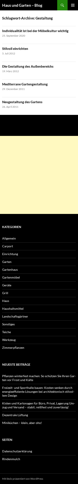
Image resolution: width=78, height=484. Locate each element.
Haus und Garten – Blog (22, 5)
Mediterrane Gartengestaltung (25, 84)
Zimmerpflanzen (13, 347)
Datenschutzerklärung (17, 451)
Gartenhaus (10, 269)
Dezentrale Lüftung (15, 415)
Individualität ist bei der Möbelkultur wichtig (35, 31)
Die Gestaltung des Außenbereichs (28, 66)
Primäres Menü (73, 5)
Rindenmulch (11, 459)
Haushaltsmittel (13, 308)
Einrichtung (10, 254)
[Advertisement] (39, 175)
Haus (5, 301)
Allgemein (9, 238)
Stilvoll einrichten (15, 49)
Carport (7, 246)
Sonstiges (8, 324)
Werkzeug (9, 340)
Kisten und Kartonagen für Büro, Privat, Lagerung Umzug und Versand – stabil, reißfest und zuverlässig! (38, 405)
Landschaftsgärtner (15, 316)
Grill (5, 293)
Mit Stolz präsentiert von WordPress (22, 478)
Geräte (6, 285)
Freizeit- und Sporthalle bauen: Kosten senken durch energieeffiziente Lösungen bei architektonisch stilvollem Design (38, 391)
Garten (6, 262)
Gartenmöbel (11, 277)
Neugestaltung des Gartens (22, 102)
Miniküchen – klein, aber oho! (22, 423)
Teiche (6, 332)
